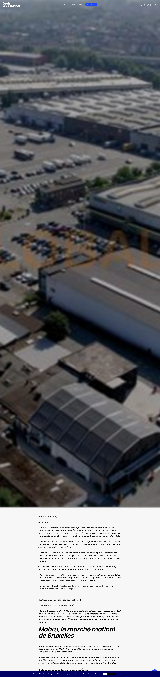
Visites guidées (10, 311)
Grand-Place (74, 660)
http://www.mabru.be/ (62, 605)
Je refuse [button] (111, 674)
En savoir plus (121, 674)
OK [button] (105, 674)
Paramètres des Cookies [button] (91, 674)
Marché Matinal (48, 657)
